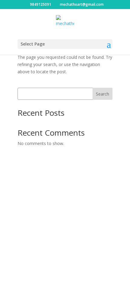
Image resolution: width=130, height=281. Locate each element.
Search (102, 94)
